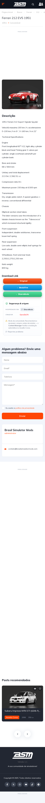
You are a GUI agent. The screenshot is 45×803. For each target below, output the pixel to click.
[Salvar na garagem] (40, 689)
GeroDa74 (24, 315)
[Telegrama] (38, 784)
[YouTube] (25, 784)
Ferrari (29, 12)
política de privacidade (25, 408)
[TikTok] (32, 784)
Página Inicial (7, 12)
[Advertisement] (22, 55)
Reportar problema (15, 332)
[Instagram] (19, 784)
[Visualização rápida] (35, 689)
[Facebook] (7, 784)
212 (37, 12)
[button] (33, 4)
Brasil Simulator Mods (18, 430)
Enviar (22, 416)
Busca (19, 12)
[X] (13, 784)
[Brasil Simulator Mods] (20, 4)
